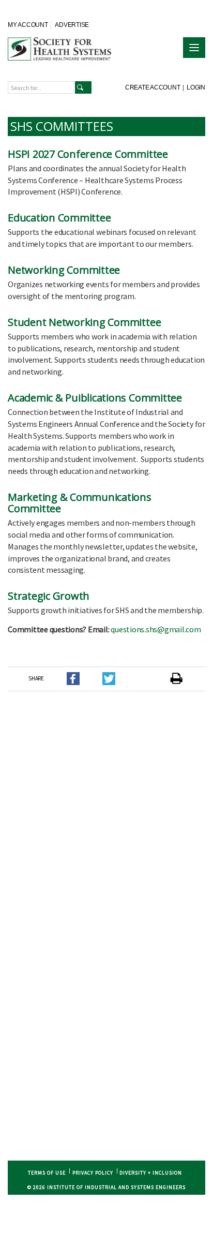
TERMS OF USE (47, 1172)
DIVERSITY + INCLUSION (150, 1172)
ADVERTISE (72, 24)
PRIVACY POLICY (92, 1172)
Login (196, 87)
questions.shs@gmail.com (156, 629)
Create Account (152, 87)
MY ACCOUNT (28, 24)
